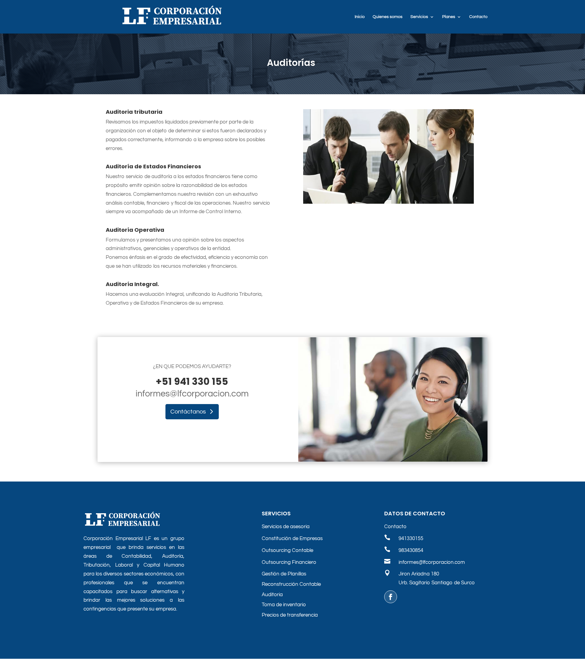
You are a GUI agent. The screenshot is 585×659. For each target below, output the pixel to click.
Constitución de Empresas (292, 538)
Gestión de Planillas (284, 574)
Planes (448, 17)
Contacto (478, 17)
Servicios (419, 17)
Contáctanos (188, 412)
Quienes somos (387, 17)
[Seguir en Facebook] (390, 596)
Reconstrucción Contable (291, 584)
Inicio (360, 17)
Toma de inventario (284, 604)
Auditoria (272, 594)
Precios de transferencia (290, 615)
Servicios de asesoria (286, 526)
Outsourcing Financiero (289, 562)
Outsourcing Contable (287, 550)
